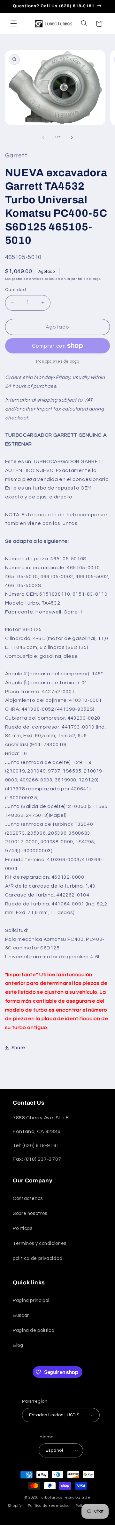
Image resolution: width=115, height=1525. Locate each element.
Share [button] (18, 1047)
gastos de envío (25, 278)
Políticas (23, 1228)
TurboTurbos (50, 1497)
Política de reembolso (48, 1505)
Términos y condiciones (39, 1243)
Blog (18, 1345)
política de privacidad (38, 1258)
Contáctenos (28, 1198)
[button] (13, 23)
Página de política (33, 1330)
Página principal (31, 1300)
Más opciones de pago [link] (57, 361)
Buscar (21, 1315)
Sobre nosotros (30, 1213)
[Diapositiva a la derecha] (72, 137)
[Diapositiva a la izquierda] (43, 137)
